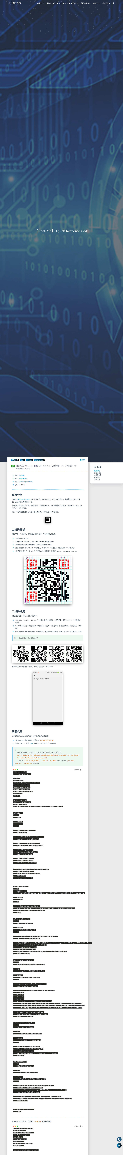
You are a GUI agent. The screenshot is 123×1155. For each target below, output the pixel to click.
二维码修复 (97, 475)
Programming (23, 478)
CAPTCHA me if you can (22, 499)
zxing (31, 743)
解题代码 (97, 477)
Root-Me (21, 475)
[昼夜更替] (119, 1139)
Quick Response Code (26, 481)
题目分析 (97, 471)
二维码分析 (97, 473)
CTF (83, 460)
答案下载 (97, 479)
